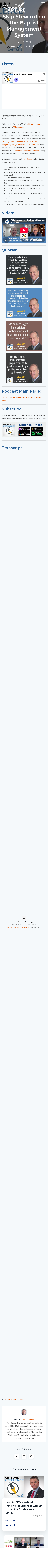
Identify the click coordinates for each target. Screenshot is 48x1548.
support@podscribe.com (18, 927)
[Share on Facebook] (31, 1456)
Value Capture (19, 127)
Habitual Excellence (34, 124)
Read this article (11, 1520)
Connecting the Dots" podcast (27, 150)
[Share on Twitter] (17, 1456)
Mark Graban (27, 159)
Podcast (7, 1399)
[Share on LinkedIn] (24, 1456)
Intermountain (17, 1399)
